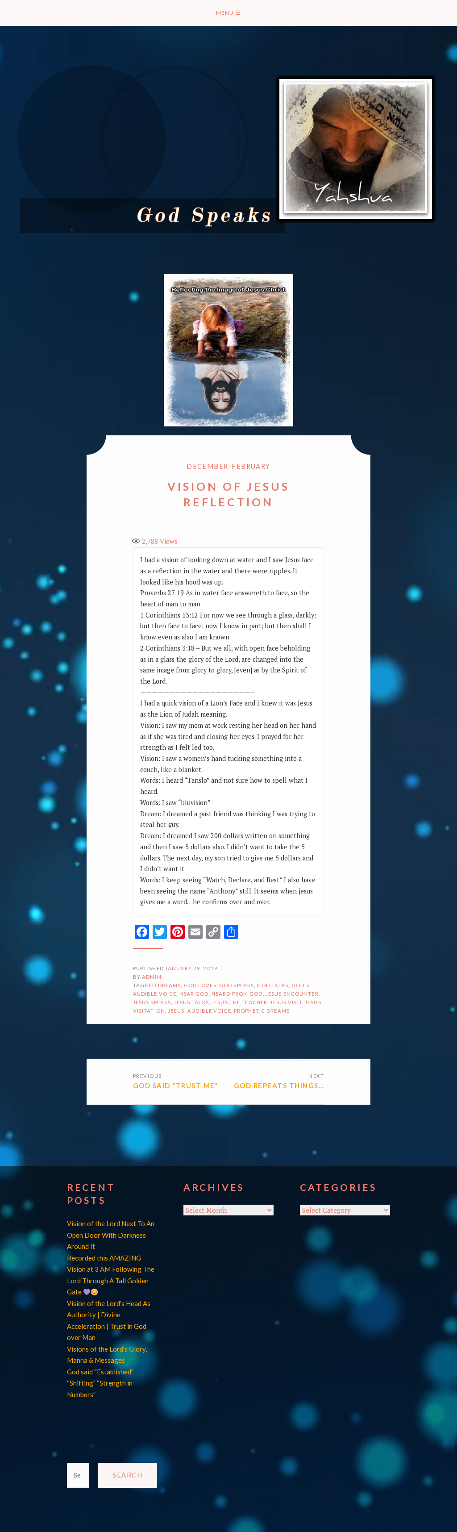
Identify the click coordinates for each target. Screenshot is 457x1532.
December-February (228, 466)
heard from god (237, 994)
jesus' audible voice (199, 1011)
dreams (169, 985)
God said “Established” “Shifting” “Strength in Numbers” (100, 1383)
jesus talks (191, 1002)
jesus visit (286, 1002)
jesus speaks (152, 1002)
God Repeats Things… (279, 1085)
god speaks (236, 985)
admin (152, 977)
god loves (200, 985)
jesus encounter (292, 994)
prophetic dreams (262, 1011)
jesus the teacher (239, 1002)
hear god (194, 994)
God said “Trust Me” (176, 1085)
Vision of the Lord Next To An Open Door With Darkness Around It (110, 1234)
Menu (228, 12)
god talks (272, 985)
